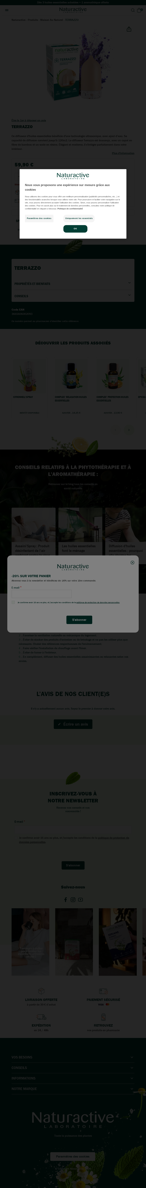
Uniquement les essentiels (79, 218)
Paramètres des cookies (39, 218)
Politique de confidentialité (70, 209)
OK (75, 229)
